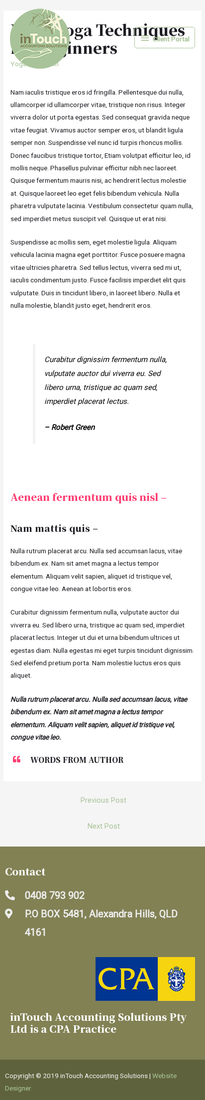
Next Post (104, 826)
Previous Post (103, 800)
